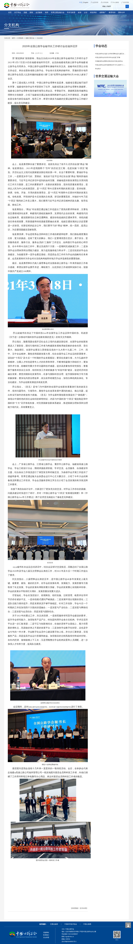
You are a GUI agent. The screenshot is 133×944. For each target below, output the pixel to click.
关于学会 (17, 12)
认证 (85, 12)
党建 (25, 12)
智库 (46, 12)
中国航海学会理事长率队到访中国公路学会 (109, 61)
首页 (10, 12)
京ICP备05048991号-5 (69, 941)
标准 (79, 12)
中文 (80, 2)
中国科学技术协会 (70, 924)
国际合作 (121, 12)
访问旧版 (126, 2)
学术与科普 (71, 12)
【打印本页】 (83, 908)
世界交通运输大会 (57, 12)
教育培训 (112, 12)
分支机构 (105, 2)
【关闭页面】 (74, 908)
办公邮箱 (116, 2)
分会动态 (40, 38)
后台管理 (46, 937)
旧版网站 (46, 932)
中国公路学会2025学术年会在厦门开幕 (107, 57)
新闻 (31, 12)
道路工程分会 (30, 38)
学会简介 (98, 68)
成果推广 (102, 12)
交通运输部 (54, 924)
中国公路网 (87, 924)
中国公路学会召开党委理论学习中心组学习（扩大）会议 (113, 65)
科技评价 (93, 12)
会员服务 (39, 12)
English (85, 2)
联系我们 (46, 935)
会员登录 (95, 2)
